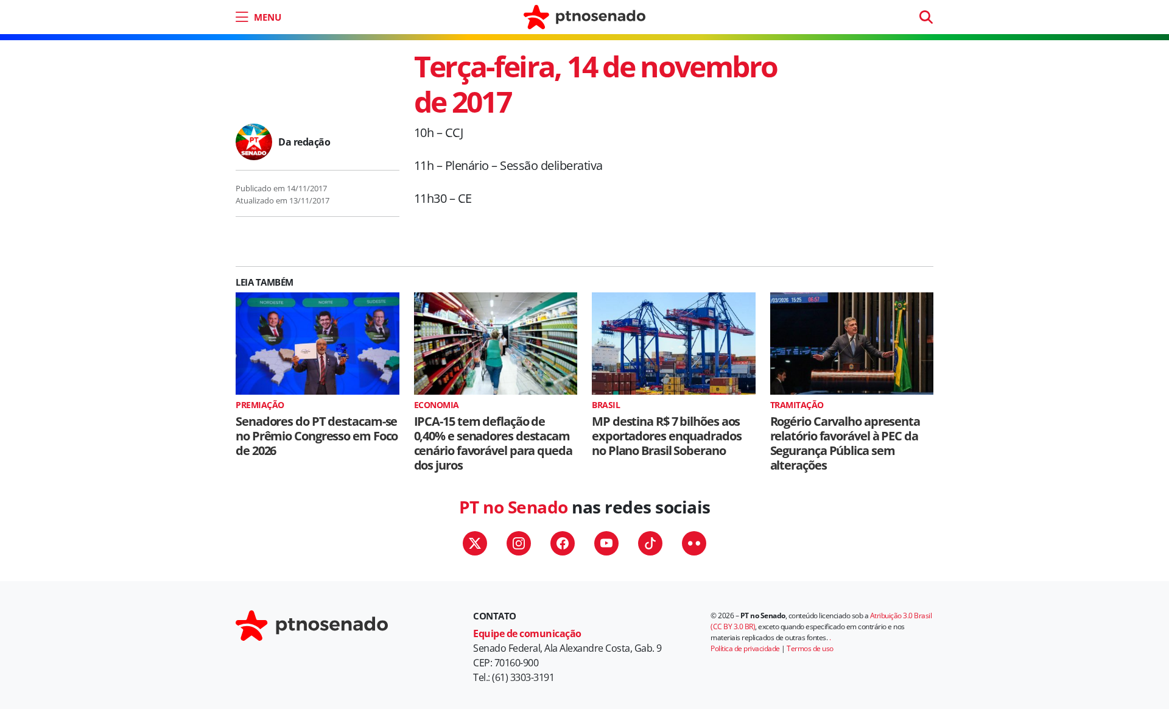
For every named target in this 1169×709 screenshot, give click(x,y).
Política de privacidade (745, 648)
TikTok (650, 543)
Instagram (519, 543)
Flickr (694, 543)
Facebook (562, 543)
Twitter (475, 543)
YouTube (606, 543)
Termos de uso (810, 648)
